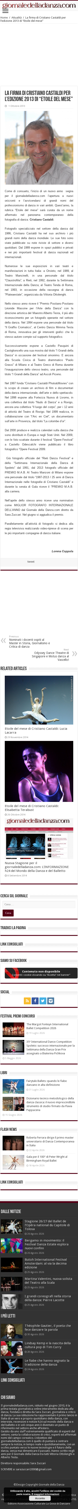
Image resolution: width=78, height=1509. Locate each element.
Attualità (16, 17)
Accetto (40, 1498)
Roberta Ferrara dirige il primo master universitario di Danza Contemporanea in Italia (50, 1141)
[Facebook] (35, 1000)
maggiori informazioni (46, 1494)
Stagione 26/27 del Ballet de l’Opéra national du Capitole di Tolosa (47, 1225)
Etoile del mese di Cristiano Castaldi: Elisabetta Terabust (32, 808)
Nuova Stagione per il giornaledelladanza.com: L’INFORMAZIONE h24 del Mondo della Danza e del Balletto (37, 867)
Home (4, 17)
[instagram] (50, 1000)
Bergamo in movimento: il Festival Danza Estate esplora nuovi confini (46, 1244)
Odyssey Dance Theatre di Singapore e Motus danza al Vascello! (50, 654)
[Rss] (27, 1000)
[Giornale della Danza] (39, 6)
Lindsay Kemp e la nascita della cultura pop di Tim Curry (48, 1345)
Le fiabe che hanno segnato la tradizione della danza (47, 1362)
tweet (31, 561)
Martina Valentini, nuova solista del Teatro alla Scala (48, 1281)
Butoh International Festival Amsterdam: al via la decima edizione (46, 1263)
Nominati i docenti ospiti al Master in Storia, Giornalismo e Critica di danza (29, 641)
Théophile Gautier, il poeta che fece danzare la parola (48, 1328)
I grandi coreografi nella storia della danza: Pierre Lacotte (48, 1298)
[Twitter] (42, 1000)
